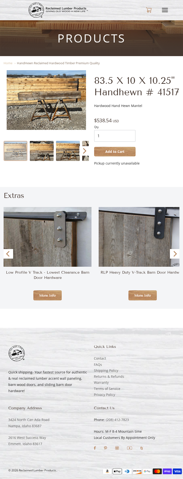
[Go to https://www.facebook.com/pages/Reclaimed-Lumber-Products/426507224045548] (95, 448)
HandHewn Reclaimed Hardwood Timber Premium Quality (58, 63)
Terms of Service (107, 388)
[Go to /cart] (145, 10)
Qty (96, 127)
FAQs (98, 364)
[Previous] (8, 254)
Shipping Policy (106, 370)
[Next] (84, 151)
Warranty (101, 382)
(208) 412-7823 (117, 419)
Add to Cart (114, 151)
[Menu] (168, 10)
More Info (47, 295)
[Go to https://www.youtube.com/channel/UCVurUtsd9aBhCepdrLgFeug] (130, 448)
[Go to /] (58, 10)
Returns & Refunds (109, 376)
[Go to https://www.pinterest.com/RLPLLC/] (106, 448)
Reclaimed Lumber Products (37, 470)
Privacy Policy (104, 394)
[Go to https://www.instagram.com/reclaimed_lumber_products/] (117, 448)
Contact (100, 358)
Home (8, 63)
